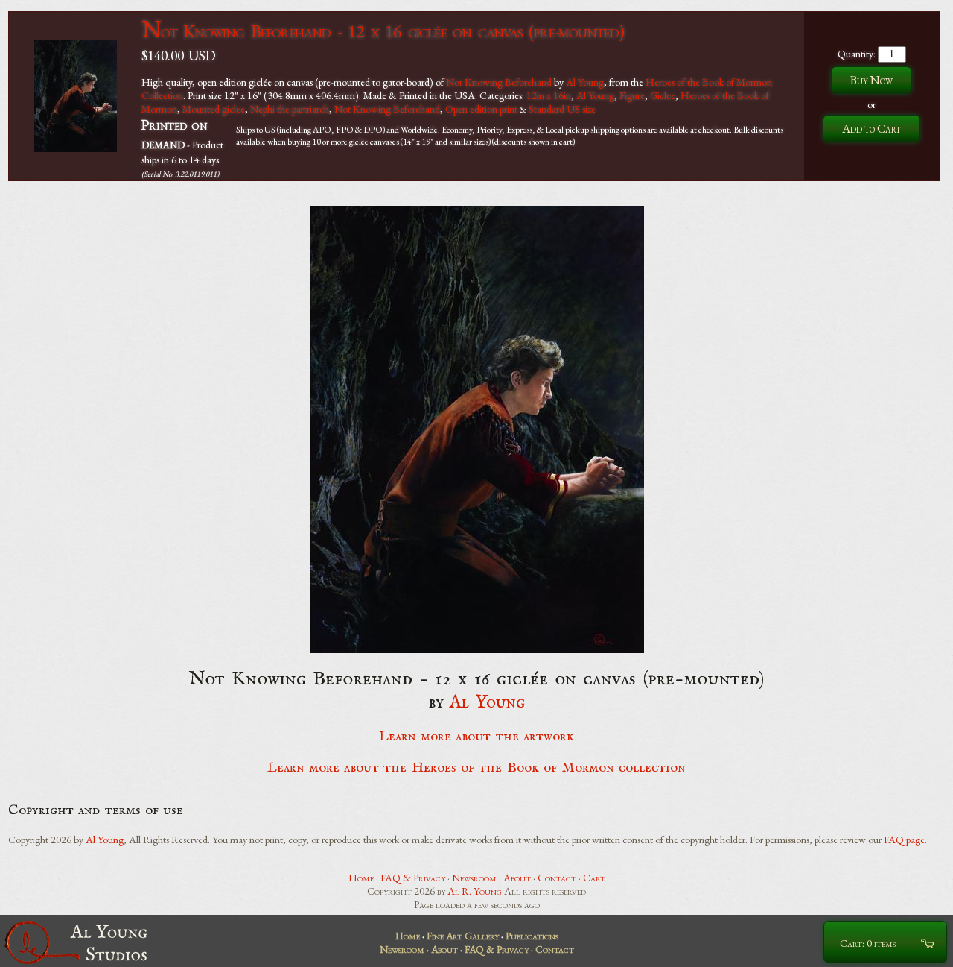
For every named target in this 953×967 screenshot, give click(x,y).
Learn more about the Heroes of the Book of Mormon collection (476, 768)
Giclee (662, 95)
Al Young (585, 82)
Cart (594, 877)
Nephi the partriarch (289, 109)
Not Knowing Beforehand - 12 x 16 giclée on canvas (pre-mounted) (382, 30)
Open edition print (481, 109)
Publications (532, 935)
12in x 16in (548, 95)
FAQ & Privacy (412, 877)
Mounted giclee (213, 109)
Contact (557, 877)
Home (361, 877)
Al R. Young (474, 891)
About (517, 877)
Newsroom (474, 877)
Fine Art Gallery (463, 935)
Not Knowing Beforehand (499, 82)
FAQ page (904, 839)
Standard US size (562, 109)
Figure (632, 95)
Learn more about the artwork (476, 737)
